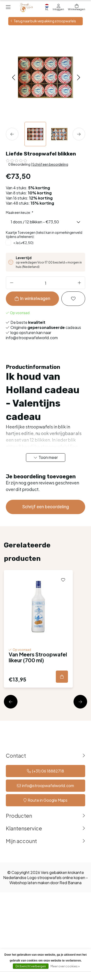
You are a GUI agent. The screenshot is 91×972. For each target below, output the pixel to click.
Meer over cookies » (65, 966)
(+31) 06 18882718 (48, 770)
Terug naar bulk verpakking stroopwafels (45, 21)
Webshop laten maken (29, 882)
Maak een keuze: (19, 212)
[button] (13, 77)
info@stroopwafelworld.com (48, 785)
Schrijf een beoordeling (50, 164)
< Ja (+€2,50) (23, 243)
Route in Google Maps (47, 800)
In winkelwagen (35, 298)
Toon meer (48, 457)
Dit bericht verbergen (31, 966)
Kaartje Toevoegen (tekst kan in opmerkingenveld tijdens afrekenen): (44, 234)
